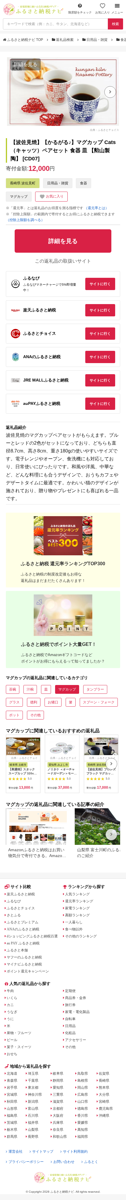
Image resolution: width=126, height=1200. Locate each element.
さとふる (14, 915)
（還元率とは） (96, 208)
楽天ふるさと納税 (21, 894)
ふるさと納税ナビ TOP (25, 40)
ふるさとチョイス (21, 908)
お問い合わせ (63, 1162)
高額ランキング (77, 915)
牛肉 (10, 991)
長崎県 (104, 1080)
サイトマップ (42, 1151)
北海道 (12, 1073)
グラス (14, 702)
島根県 (82, 1080)
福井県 (33, 1122)
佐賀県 (104, 1073)
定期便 (70, 991)
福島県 (12, 1115)
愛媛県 (82, 1122)
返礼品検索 (64, 40)
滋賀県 (58, 1101)
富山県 (33, 1108)
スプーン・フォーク (99, 702)
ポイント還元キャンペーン (28, 971)
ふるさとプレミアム (22, 922)
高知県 (82, 1129)
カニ (10, 1005)
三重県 (58, 1094)
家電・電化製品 (77, 1012)
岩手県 (12, 1087)
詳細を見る (25, 64)
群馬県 (12, 1136)
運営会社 (15, 1151)
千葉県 (33, 1080)
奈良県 (58, 1129)
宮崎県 (104, 1101)
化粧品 (70, 1033)
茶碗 (12, 689)
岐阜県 (58, 1073)
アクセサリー (75, 1040)
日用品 (70, 1026)
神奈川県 (35, 1094)
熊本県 (104, 1087)
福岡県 (82, 1136)
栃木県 (12, 1129)
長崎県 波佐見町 (22, 183)
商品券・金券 (75, 998)
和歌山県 (60, 1136)
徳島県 (82, 1108)
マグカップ (19, 197)
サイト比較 (21, 886)
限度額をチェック (80, 12)
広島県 (82, 1094)
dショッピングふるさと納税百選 (32, 936)
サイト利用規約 (75, 1151)
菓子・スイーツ (19, 1047)
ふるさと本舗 (17, 950)
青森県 (12, 1080)
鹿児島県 (106, 1108)
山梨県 (33, 1129)
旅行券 (70, 1005)
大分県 (104, 1094)
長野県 (33, 1136)
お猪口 (53, 702)
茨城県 (12, 1122)
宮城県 (12, 1094)
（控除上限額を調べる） (25, 220)
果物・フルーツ (19, 1033)
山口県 (82, 1101)
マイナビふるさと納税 (24, 964)
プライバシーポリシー (26, 1162)
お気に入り (102, 12)
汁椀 (30, 689)
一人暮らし (74, 922)
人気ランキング (77, 894)
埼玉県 (33, 1073)
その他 (35, 715)
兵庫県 (58, 1122)
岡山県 (82, 1087)
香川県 (82, 1115)
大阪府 (58, 1115)
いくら (12, 998)
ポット (14, 715)
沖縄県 (104, 1115)
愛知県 (58, 1087)
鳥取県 (82, 1073)
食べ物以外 (74, 929)
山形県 (12, 1108)
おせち (12, 1054)
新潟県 (33, 1101)
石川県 (33, 1115)
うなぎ (12, 1012)
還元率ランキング (79, 901)
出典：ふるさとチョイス (104, 130)
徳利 (33, 702)
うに (10, 1019)
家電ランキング (77, 908)
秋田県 (12, 1101)
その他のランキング (81, 936)
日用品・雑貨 (97, 40)
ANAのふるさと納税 (23, 929)
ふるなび (14, 901)
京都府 (58, 1108)
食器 (83, 183)
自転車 (70, 1019)
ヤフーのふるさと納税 (24, 957)
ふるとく (91, 1162)
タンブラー (95, 689)
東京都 (33, 1087)
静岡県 (58, 1080)
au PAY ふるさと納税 (23, 943)
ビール (12, 1040)
